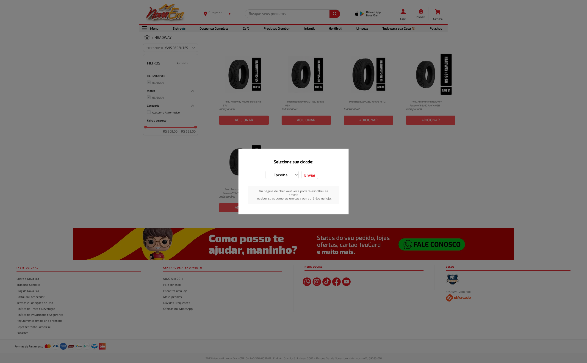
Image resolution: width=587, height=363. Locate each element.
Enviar (309, 175)
